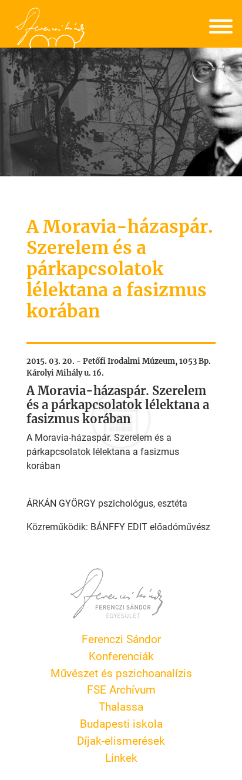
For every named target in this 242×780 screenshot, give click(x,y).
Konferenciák (121, 655)
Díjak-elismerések (121, 740)
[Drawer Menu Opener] (221, 28)
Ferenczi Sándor (121, 638)
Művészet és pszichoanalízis (121, 672)
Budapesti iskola (121, 723)
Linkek (121, 757)
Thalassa (121, 706)
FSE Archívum (121, 689)
